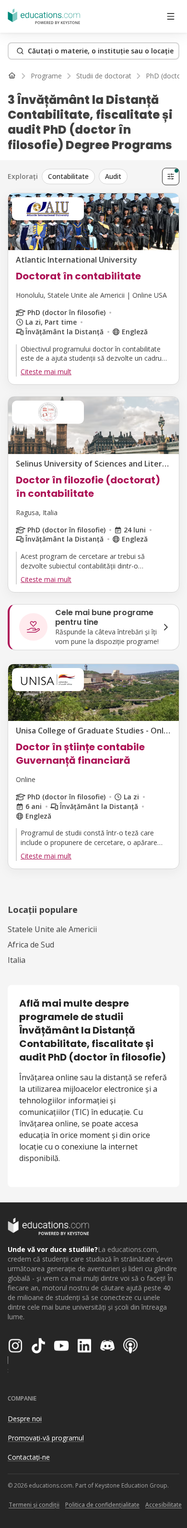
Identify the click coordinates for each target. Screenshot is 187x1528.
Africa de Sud (31, 944)
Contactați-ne (29, 1457)
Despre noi (25, 1418)
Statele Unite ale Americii (52, 929)
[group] (100, 176)
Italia (16, 960)
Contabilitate (68, 176)
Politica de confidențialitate (102, 1505)
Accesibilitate (163, 1505)
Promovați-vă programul (46, 1437)
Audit (113, 176)
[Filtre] (170, 176)
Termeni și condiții (34, 1505)
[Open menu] (170, 16)
